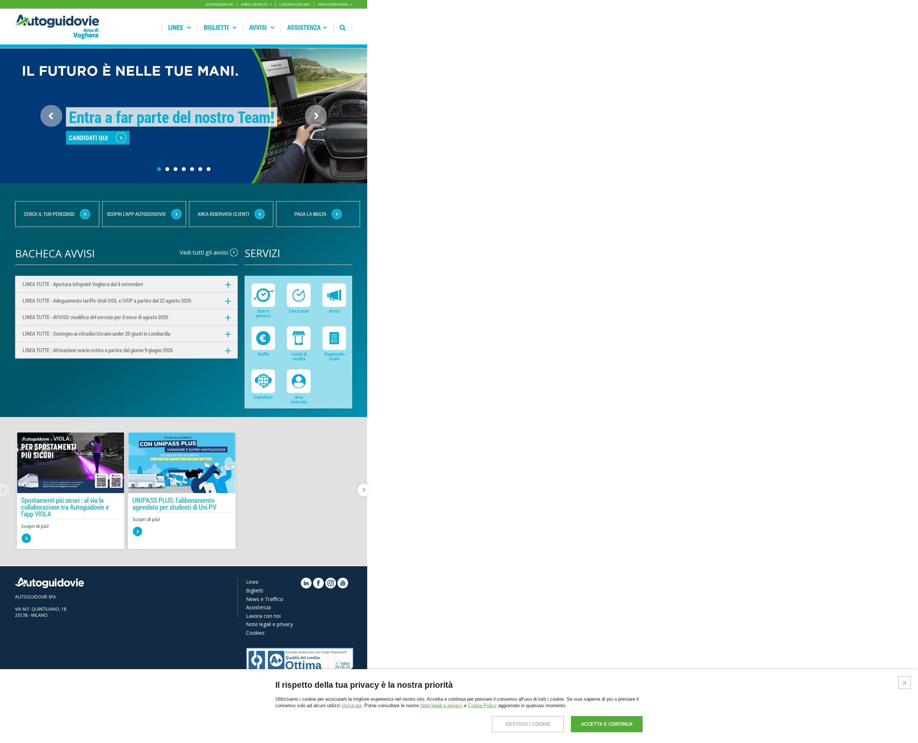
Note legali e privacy (269, 624)
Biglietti (217, 27)
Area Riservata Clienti (223, 213)
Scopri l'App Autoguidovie (136, 213)
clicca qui (351, 705)
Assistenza (304, 27)
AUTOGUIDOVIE (219, 4)
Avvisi (258, 27)
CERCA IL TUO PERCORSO (49, 213)
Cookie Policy (482, 705)
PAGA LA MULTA (310, 213)
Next (321, 126)
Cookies (255, 632)
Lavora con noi (263, 615)
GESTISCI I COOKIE (528, 724)
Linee (176, 27)
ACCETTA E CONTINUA (607, 724)
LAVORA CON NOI (294, 4)
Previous (51, 116)
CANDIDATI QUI (88, 137)
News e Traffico (264, 599)
